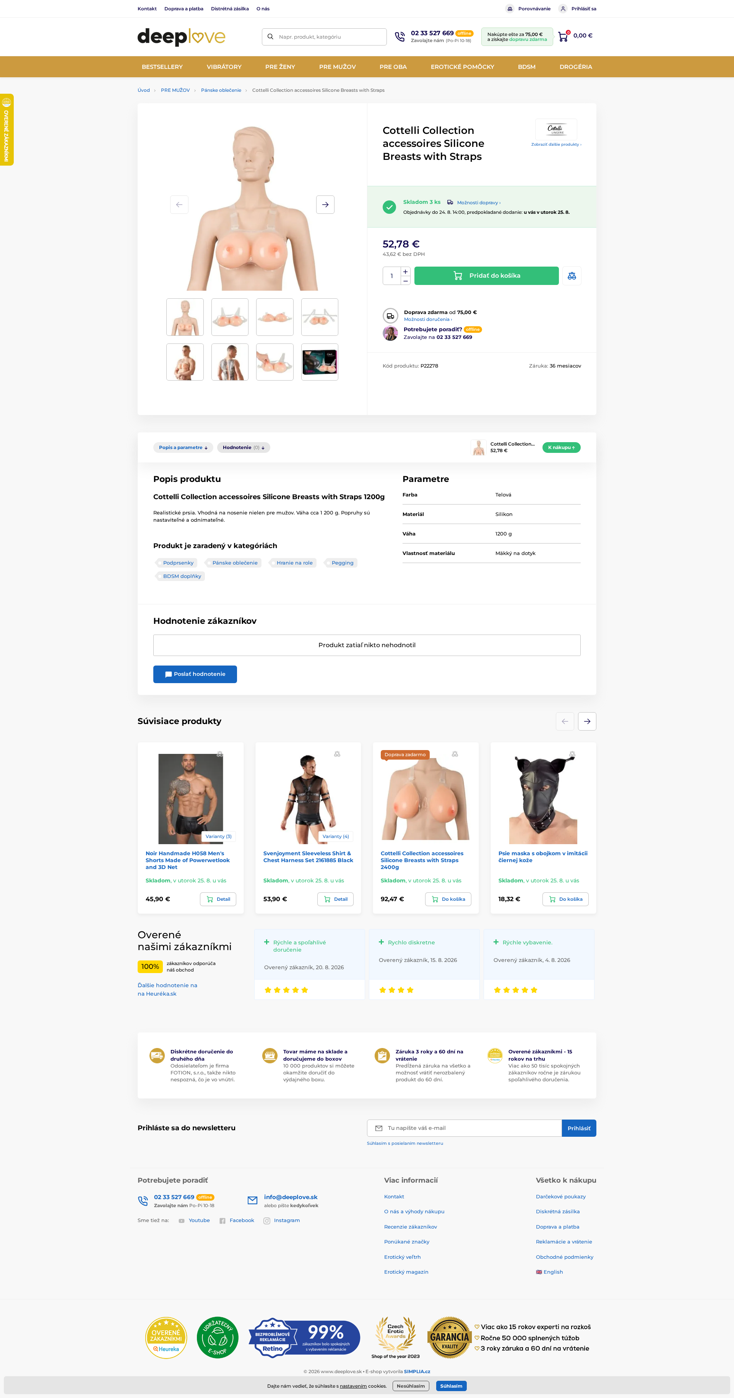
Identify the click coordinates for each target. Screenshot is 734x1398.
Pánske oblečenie (221, 90)
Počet (392, 276)
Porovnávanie (534, 8)
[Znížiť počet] (405, 280)
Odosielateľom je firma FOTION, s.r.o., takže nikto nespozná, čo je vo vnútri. (203, 1072)
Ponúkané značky (406, 1242)
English (553, 1272)
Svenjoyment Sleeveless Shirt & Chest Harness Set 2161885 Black (308, 857)
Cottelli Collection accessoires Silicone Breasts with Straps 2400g (422, 860)
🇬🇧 (539, 1272)
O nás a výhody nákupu (414, 1211)
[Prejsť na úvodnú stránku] (182, 37)
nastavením (353, 1386)
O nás (263, 8)
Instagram (287, 1220)
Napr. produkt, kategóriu (310, 37)
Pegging (343, 563)
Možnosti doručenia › (428, 319)
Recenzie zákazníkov (410, 1227)
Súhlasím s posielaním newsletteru (405, 1143)
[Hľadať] (270, 37)
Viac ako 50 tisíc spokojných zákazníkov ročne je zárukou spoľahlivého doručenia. (544, 1072)
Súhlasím (451, 1386)
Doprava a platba (183, 8)
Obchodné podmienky (564, 1257)
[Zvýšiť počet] (405, 271)
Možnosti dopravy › (479, 202)
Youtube (199, 1220)
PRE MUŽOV (175, 90)
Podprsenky (178, 563)
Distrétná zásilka (230, 8)
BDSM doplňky (182, 576)
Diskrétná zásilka (558, 1211)
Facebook (242, 1220)
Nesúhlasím (411, 1386)
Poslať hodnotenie (199, 674)
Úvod (144, 90)
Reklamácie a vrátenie (564, 1242)
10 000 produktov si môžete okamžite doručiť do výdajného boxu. (318, 1072)
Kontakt (147, 8)
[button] (325, 204)
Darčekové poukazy (561, 1196)
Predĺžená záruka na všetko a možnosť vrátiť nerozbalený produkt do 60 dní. (433, 1072)
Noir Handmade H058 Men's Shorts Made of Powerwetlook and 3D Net (188, 860)
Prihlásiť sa (584, 8)
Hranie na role (295, 563)
